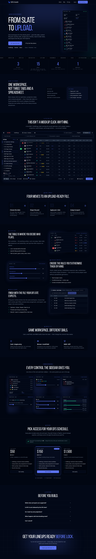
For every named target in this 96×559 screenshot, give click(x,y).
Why (64, 2)
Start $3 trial (15, 43)
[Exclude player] (23, 143)
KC (40, 154)
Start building (82, 2)
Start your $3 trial (47, 548)
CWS (40, 166)
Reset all (14, 139)
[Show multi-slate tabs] (35, 133)
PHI (10, 173)
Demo (60, 2)
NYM (6, 173)
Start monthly (48, 471)
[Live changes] (92, 133)
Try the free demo (31, 43)
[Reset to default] (54, 146)
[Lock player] (21, 143)
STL (40, 163)
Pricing (68, 2)
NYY (40, 142)
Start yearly (74, 471)
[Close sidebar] (4, 133)
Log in (75, 2)
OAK (40, 148)
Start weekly (21, 471)
